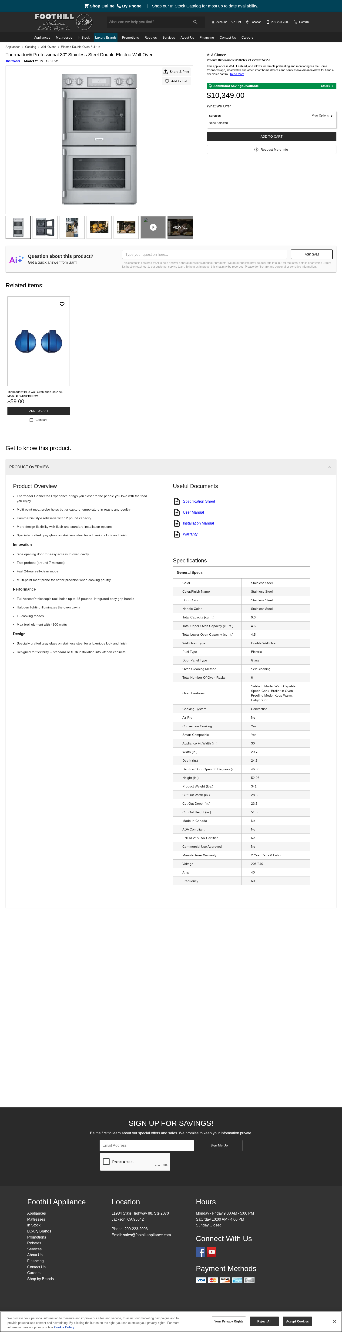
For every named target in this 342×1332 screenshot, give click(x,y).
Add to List (179, 81)
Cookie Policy (64, 1327)
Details (325, 85)
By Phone (132, 6)
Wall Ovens (48, 47)
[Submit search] (195, 22)
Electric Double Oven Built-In (80, 47)
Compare (41, 420)
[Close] (334, 1321)
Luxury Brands (106, 37)
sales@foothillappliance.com (147, 1235)
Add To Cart (272, 136)
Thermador (13, 61)
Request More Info (274, 149)
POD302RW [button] (49, 61)
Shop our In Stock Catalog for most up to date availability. (205, 6)
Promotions (130, 37)
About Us (187, 37)
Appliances (42, 37)
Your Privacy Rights (228, 1321)
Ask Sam (312, 254)
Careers (247, 37)
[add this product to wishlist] (62, 304)
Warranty (190, 534)
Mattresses (64, 37)
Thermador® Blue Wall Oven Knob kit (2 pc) (35, 392)
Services (168, 37)
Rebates (150, 37)
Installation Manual (198, 523)
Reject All (264, 1321)
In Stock (84, 37)
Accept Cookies (297, 1321)
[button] (213, 22)
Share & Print (179, 71)
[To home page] (63, 22)
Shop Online (103, 6)
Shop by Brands (40, 1279)
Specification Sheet (199, 501)
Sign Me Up (219, 1145)
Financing (207, 37)
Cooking (30, 47)
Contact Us (228, 37)
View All (180, 227)
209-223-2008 (136, 1229)
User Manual (193, 512)
